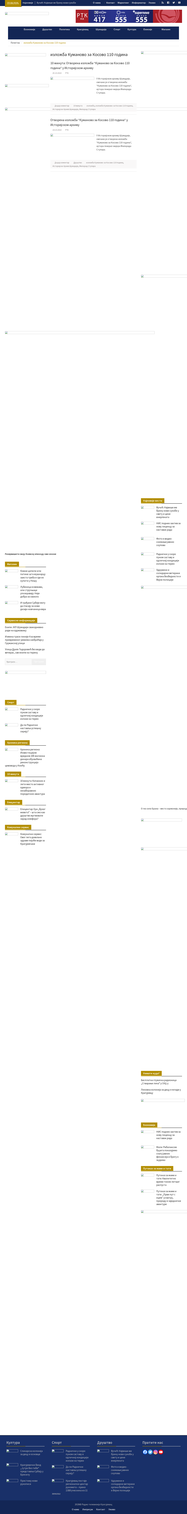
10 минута (77, 105)
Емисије (147, 29)
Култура (132, 29)
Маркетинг (123, 2)
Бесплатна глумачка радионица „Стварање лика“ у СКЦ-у (158, 1082)
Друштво (47, 29)
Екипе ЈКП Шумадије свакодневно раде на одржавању (24, 629)
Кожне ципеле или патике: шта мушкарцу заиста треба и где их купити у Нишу (32, 575)
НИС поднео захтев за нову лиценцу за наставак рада (168, 526)
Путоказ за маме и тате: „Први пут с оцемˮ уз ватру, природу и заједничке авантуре (168, 1198)
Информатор (139, 2)
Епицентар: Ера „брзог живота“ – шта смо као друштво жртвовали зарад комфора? (32, 813)
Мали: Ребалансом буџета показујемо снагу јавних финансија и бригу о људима (167, 1154)
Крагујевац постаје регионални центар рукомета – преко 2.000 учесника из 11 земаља (70, 1487)
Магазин (166, 29)
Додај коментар (62, 105)
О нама (97, 2)
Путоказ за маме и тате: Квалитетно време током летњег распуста (168, 1180)
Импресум (87, 1509)
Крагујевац (82, 29)
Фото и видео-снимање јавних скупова (165, 542)
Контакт (110, 2)
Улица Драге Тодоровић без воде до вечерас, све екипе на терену (25, 651)
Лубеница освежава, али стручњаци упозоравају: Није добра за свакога (31, 591)
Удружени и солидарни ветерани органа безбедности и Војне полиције (168, 574)
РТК (67, 73)
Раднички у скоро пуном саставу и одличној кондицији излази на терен (167, 558)
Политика (64, 29)
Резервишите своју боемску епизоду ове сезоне (30, 553)
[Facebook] (145, 1452)
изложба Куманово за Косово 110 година (114, 105)
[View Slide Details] (161, 830)
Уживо (152, 2)
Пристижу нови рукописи (29, 1482)
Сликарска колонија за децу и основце (31, 1452)
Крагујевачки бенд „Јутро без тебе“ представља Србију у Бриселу (31, 1469)
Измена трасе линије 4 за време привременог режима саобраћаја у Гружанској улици (24, 640)
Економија (29, 29)
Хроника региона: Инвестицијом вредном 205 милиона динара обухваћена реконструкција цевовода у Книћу (25, 757)
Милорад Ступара (87, 109)
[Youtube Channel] (161, 1452)
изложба (91, 105)
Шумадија (101, 29)
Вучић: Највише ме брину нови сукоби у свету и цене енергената (167, 512)
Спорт (117, 29)
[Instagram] (155, 1452)
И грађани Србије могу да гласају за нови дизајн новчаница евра (33, 606)
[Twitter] (150, 1452)
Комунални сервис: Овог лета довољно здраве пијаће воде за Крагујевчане (32, 838)
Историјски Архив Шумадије (65, 109)
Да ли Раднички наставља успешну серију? (30, 728)
